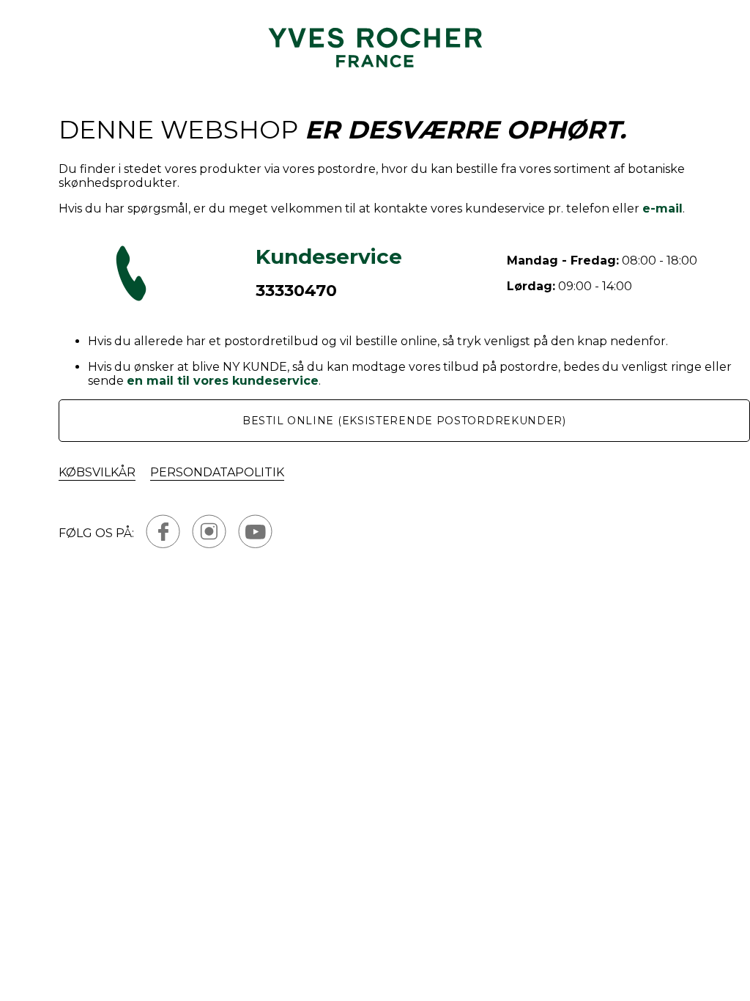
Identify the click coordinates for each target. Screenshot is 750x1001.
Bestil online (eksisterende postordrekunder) (404, 420)
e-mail (662, 208)
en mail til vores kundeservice (223, 381)
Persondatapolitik (217, 472)
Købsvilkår (97, 472)
